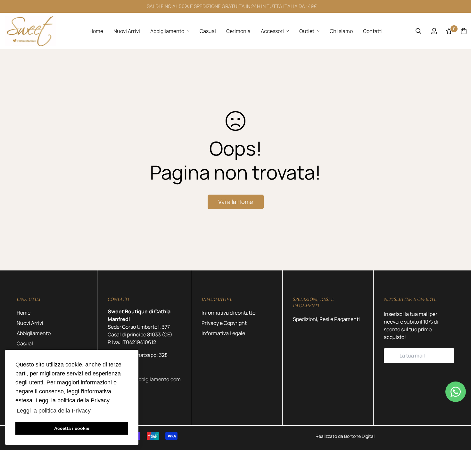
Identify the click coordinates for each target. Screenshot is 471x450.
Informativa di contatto (228, 312)
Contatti (373, 31)
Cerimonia (238, 31)
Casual (208, 31)
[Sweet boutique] (30, 31)
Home (96, 31)
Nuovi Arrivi (126, 31)
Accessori (272, 31)
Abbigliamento (167, 31)
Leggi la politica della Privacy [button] (54, 410)
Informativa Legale (223, 333)
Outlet (306, 31)
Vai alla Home (235, 201)
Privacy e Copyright (224, 322)
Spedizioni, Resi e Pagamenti (326, 319)
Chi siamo (341, 31)
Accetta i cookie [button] (71, 428)
